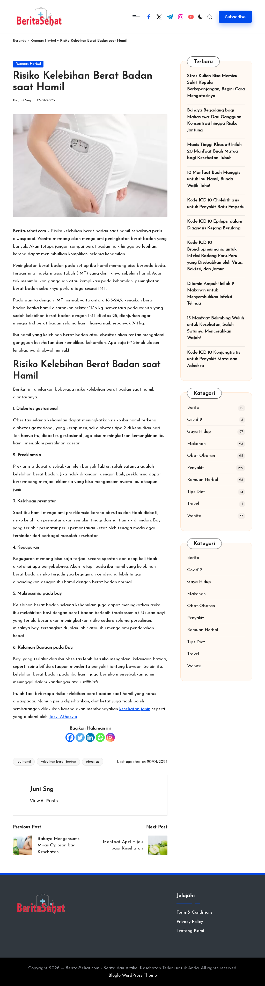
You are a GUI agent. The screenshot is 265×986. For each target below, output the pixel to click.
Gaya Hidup (199, 431)
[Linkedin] (90, 737)
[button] (235, 17)
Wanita (194, 516)
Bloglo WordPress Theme (132, 975)
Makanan (196, 444)
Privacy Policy (189, 922)
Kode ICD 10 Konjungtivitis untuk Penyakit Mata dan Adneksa (213, 359)
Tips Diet (196, 492)
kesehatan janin (134, 709)
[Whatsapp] (100, 737)
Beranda (19, 41)
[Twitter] (80, 737)
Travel (193, 504)
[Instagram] (110, 737)
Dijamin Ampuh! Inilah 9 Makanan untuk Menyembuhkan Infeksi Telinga (210, 294)
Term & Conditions (194, 912)
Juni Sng (42, 789)
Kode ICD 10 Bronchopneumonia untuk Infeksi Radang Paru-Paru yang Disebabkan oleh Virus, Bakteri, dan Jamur (214, 255)
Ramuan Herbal (43, 41)
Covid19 (194, 420)
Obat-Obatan (201, 455)
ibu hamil (24, 761)
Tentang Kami (190, 931)
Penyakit (195, 468)
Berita (193, 407)
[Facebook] (70, 737)
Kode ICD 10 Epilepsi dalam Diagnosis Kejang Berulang (214, 224)
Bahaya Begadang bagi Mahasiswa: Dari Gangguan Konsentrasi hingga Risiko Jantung (214, 120)
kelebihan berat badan (58, 761)
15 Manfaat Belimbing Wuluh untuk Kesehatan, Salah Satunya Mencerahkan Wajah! (215, 328)
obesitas (92, 761)
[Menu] (135, 17)
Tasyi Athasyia (63, 717)
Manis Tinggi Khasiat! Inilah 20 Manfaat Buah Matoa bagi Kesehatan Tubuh (214, 151)
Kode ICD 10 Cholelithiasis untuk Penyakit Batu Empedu (216, 203)
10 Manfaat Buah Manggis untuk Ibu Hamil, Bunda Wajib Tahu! (213, 179)
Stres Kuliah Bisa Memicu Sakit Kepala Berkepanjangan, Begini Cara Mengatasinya (216, 86)
